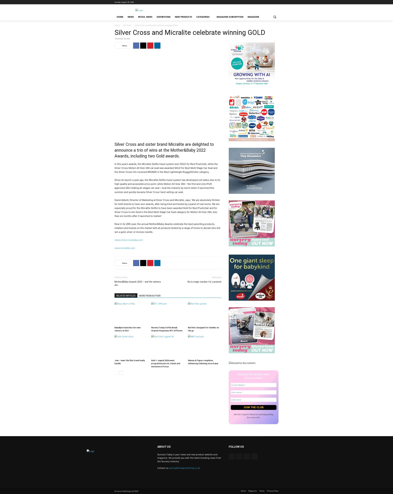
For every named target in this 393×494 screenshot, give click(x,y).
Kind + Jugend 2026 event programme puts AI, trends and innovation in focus (165, 363)
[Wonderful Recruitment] (242, 363)
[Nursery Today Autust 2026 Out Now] (252, 245)
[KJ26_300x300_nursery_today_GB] (252, 87)
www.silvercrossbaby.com (129, 239)
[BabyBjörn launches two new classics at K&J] (131, 313)
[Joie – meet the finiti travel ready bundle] (131, 346)
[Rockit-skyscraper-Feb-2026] (252, 299)
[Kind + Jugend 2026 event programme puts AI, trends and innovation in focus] (168, 346)
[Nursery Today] (139, 10)
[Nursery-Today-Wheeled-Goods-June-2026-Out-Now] (252, 352)
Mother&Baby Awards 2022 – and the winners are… (138, 283)
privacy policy (266, 414)
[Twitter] (272, 2)
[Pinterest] (150, 46)
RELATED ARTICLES (126, 295)
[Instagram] (268, 2)
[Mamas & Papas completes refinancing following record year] (204, 346)
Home (117, 25)
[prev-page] (116, 373)
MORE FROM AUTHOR (150, 295)
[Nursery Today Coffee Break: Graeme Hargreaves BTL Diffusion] (168, 313)
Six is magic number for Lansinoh (204, 281)
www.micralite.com (125, 248)
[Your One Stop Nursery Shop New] (252, 140)
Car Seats (127, 25)
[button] (274, 17)
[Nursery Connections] (252, 193)
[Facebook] (276, 2)
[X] (143, 46)
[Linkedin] (264, 2)
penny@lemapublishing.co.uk (184, 468)
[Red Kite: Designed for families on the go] (204, 313)
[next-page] (121, 373)
